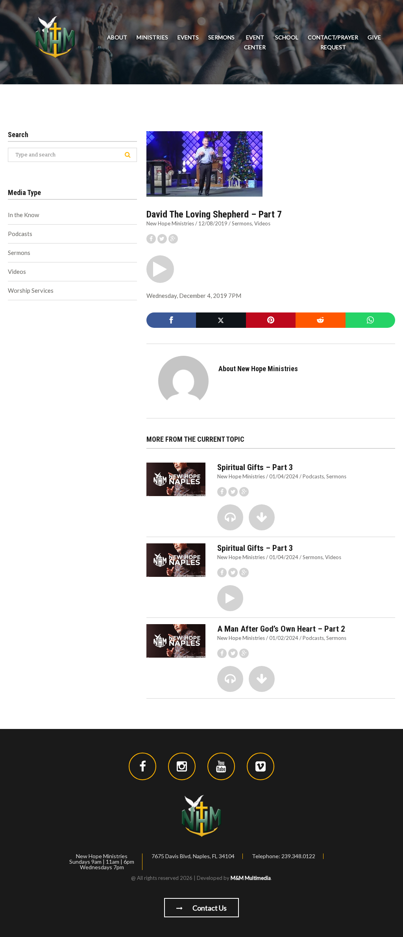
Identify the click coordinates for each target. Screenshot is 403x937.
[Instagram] (182, 766)
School (286, 37)
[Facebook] (171, 320)
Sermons (221, 37)
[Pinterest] (271, 320)
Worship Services (31, 290)
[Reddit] (320, 320)
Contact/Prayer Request (333, 42)
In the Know (23, 214)
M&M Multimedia (251, 878)
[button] (160, 269)
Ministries (152, 37)
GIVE (374, 37)
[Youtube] (221, 766)
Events (188, 37)
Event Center (255, 42)
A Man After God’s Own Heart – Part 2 (281, 629)
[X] (221, 320)
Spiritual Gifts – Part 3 (255, 467)
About (117, 37)
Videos (262, 223)
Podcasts (313, 476)
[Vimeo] (260, 766)
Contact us (209, 908)
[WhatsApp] (370, 320)
